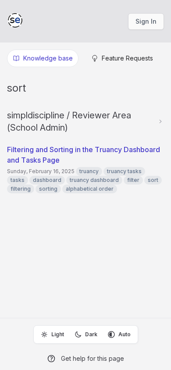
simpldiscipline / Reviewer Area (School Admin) (69, 121)
